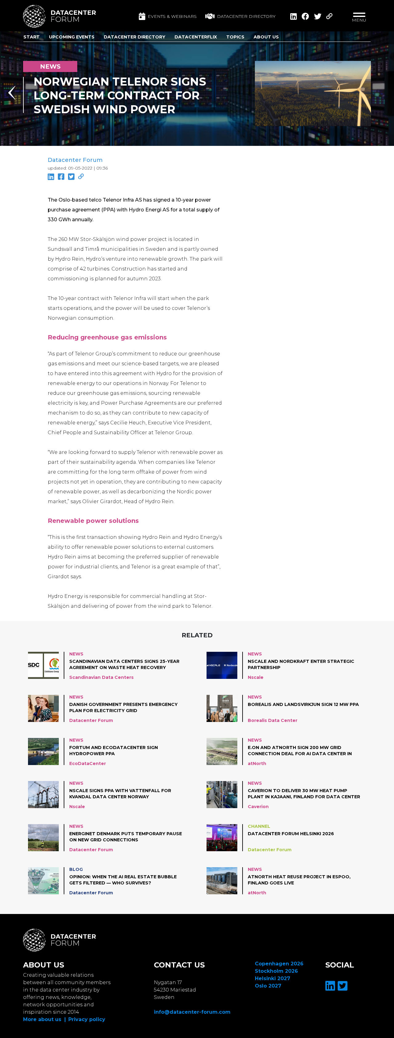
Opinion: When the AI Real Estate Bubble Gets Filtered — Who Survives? (123, 880)
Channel (259, 826)
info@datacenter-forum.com (192, 1012)
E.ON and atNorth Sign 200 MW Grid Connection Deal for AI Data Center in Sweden (300, 751)
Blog (76, 869)
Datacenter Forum (75, 160)
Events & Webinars (172, 16)
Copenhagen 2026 (279, 964)
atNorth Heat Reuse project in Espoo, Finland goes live (299, 880)
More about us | (44, 1019)
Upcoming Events (71, 37)
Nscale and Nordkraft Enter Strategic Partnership (301, 664)
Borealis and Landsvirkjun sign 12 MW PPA (303, 704)
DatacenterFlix (196, 37)
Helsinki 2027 (272, 978)
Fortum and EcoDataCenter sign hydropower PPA (113, 750)
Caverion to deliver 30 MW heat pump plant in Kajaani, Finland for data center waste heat (304, 794)
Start (31, 37)
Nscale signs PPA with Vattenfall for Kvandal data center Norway (120, 794)
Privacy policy (86, 1019)
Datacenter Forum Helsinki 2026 (291, 833)
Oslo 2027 (268, 986)
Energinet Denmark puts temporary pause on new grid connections (125, 837)
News (76, 654)
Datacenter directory (246, 16)
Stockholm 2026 (276, 971)
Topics (235, 37)
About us (266, 37)
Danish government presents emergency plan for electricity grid (123, 707)
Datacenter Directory (134, 37)
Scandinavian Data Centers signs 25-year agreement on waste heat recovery (124, 664)
